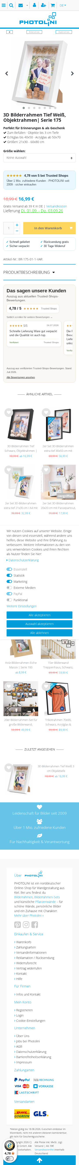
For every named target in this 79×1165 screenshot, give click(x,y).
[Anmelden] (35, 5)
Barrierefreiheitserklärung (33, 1057)
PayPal (18, 594)
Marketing (20, 581)
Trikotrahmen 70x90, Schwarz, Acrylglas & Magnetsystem (58, 722)
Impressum (24, 1062)
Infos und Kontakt (28, 994)
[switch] (10, 1158)
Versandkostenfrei (44, 1149)
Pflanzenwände (46, 902)
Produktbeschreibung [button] (27, 272)
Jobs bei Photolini (28, 1041)
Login (19, 1015)
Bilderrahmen (34, 32)
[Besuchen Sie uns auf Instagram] (27, 926)
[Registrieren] (44, 5)
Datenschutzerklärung (31, 1052)
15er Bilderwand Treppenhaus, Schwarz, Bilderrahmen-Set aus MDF (58, 665)
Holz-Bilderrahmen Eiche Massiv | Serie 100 (21, 665)
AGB (19, 1046)
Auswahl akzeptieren (39, 624)
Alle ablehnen (39, 633)
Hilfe (19, 979)
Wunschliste (8, 416)
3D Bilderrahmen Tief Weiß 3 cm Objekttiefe (56, 768)
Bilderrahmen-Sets (47, 897)
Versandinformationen (31, 952)
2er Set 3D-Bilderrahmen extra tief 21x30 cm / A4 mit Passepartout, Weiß (21, 506)
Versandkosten (56, 206)
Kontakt (21, 973)
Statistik (19, 575)
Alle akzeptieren (39, 615)
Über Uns (22, 1036)
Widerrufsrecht (26, 963)
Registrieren (24, 1010)
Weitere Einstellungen (22, 606)
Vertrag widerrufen (29, 968)
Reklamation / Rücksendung (35, 958)
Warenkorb (23, 942)
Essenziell (20, 569)
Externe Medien (25, 588)
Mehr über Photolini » (29, 915)
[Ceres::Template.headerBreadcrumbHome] (9, 32)
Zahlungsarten (26, 947)
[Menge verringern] (17, 231)
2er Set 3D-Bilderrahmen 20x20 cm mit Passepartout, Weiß (58, 506)
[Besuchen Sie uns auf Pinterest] (18, 926)
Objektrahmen (64, 32)
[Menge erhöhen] (17, 225)
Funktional (21, 600)
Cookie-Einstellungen (30, 1020)
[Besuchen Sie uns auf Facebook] (35, 926)
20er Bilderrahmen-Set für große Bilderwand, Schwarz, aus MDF (20, 722)
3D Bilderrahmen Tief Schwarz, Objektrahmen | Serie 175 (21, 449)
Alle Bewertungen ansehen (21, 377)
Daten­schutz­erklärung (24, 560)
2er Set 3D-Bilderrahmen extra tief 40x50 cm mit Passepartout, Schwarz (58, 449)
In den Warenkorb (48, 228)
